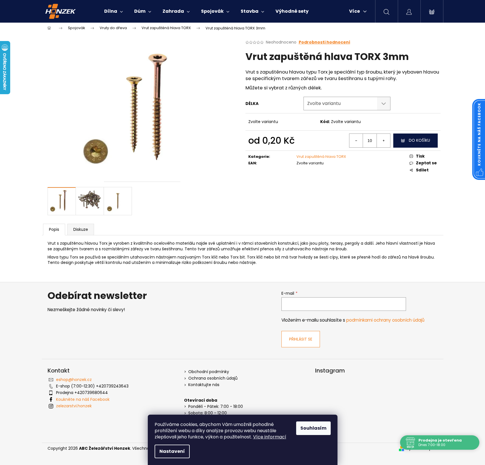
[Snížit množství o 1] (356, 140)
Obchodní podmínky (208, 371)
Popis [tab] (54, 229)
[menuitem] (114, 11)
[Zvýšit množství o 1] (383, 140)
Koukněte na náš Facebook (83, 399)
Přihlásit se (300, 339)
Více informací (269, 437)
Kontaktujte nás (203, 385)
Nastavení (172, 451)
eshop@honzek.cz (74, 379)
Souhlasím (313, 428)
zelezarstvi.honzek (74, 406)
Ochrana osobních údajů (213, 378)
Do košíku (419, 140)
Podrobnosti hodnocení (324, 42)
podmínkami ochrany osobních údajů (385, 320)
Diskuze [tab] (80, 229)
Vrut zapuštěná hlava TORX (321, 156)
